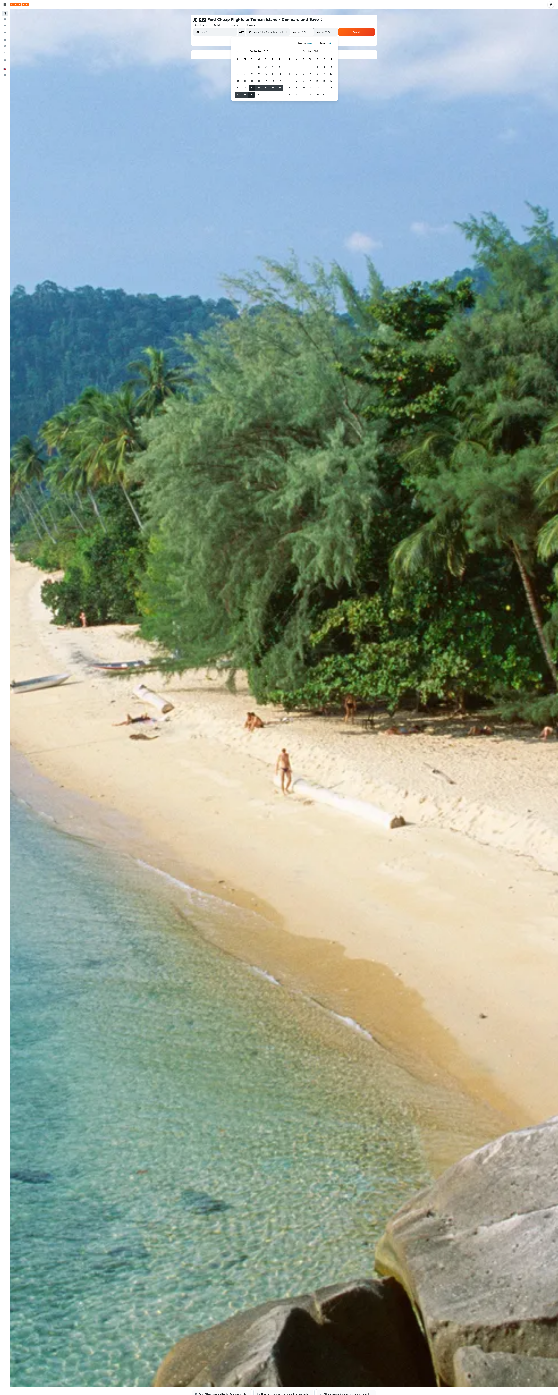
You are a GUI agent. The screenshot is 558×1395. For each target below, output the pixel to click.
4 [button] (272, 66)
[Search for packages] (5, 32)
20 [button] (237, 87)
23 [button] (258, 87)
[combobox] (201, 25)
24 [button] (265, 87)
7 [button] (244, 73)
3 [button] (266, 66)
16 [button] (259, 80)
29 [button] (252, 94)
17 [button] (266, 80)
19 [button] (280, 80)
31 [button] (331, 94)
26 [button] (279, 87)
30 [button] (258, 94)
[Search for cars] (5, 25)
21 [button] (245, 87)
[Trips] (5, 60)
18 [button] (273, 80)
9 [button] (259, 73)
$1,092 (199, 19)
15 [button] (252, 80)
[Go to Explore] (5, 46)
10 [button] (266, 73)
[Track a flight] (5, 52)
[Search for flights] (5, 13)
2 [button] (259, 66)
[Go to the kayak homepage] (19, 4)
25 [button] (272, 87)
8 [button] (252, 73)
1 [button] (251, 66)
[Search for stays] (5, 19)
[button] (5, 4)
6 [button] (238, 73)
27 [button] (238, 94)
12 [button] (280, 73)
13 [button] (238, 80)
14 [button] (245, 80)
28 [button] (245, 94)
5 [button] (279, 66)
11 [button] (273, 73)
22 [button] (252, 87)
